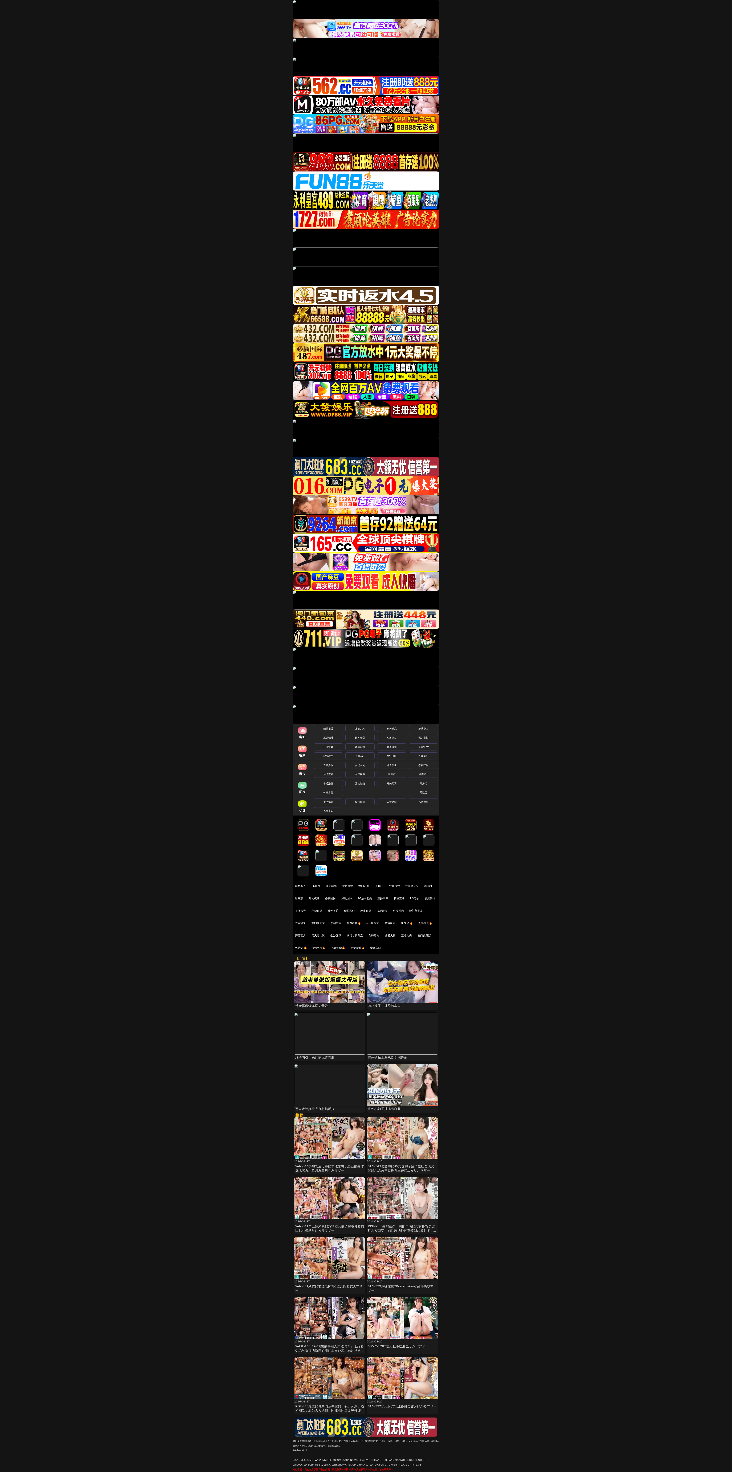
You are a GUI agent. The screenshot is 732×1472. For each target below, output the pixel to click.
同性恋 (423, 792)
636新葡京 (372, 923)
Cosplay (391, 737)
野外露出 (423, 756)
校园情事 (360, 801)
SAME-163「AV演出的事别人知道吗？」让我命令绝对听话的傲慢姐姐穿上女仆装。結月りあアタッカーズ (329, 1350)
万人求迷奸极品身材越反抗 (315, 1109)
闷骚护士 (423, 774)
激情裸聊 (390, 923)
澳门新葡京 (416, 910)
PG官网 (315, 886)
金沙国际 (335, 935)
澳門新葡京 (318, 923)
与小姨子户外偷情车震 (384, 1005)
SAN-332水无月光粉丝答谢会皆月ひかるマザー (402, 1406)
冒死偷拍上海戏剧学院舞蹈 (387, 1057)
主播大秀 (300, 910)
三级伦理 (328, 737)
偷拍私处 (349, 910)
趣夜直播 (365, 910)
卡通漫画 (328, 783)
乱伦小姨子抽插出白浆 (384, 1109)
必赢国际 (330, 898)
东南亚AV (423, 747)
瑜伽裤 (391, 774)
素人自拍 (423, 737)
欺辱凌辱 (328, 756)
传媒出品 (328, 792)
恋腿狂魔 (423, 765)
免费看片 (373, 935)
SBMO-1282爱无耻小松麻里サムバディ (396, 1346)
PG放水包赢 (365, 898)
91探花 (360, 756)
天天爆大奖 (318, 935)
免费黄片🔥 (358, 948)
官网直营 (347, 886)
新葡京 (299, 898)
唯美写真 (392, 783)
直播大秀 (406, 935)
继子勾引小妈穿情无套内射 (315, 1057)
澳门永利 (363, 886)
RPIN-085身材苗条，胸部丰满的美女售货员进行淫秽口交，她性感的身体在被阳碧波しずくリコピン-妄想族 (402, 1230)
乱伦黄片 (333, 910)
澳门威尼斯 (424, 935)
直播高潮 (382, 898)
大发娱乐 (300, 923)
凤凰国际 (346, 898)
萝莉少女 (423, 728)
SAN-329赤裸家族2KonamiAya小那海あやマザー (401, 1288)
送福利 (428, 886)
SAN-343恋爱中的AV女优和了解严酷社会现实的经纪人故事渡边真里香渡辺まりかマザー (401, 1168)
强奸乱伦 (360, 728)
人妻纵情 (392, 801)
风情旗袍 (328, 774)
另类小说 (328, 810)
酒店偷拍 (430, 898)
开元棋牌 (331, 886)
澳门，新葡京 (355, 935)
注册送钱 (394, 886)
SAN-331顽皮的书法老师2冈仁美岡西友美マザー (329, 1288)
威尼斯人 (300, 886)
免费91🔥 (301, 948)
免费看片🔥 (354, 923)
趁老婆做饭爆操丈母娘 (311, 1005)
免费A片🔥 (319, 948)
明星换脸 (360, 774)
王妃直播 (316, 910)
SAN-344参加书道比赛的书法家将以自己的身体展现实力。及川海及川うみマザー (329, 1168)
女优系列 (360, 765)
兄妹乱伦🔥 (338, 948)
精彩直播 (399, 898)
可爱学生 (392, 765)
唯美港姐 (392, 747)
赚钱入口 (375, 948)
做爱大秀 (390, 935)
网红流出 (392, 756)
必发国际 (398, 910)
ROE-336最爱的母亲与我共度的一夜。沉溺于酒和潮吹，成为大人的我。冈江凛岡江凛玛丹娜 (329, 1408)
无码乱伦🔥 (425, 923)
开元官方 (300, 935)
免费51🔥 (407, 923)
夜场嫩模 (382, 910)
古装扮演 (328, 765)
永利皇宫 (335, 923)
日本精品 (360, 737)
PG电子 (379, 886)
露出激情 (360, 783)
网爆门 (423, 783)
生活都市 (328, 801)
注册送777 (411, 886)
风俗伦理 (423, 801)
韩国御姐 (360, 747)
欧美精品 (392, 728)
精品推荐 (328, 728)
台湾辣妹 (328, 747)
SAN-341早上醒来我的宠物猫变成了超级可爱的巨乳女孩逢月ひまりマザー (329, 1228)
